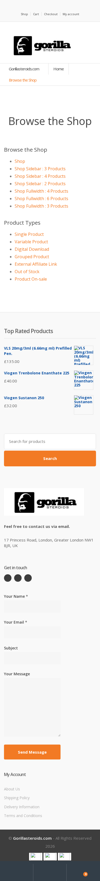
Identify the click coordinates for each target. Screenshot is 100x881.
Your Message (17, 673)
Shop (24, 14)
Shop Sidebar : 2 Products (40, 184)
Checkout (51, 14)
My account (71, 14)
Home (58, 68)
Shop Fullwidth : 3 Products (41, 206)
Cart (36, 14)
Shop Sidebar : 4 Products (40, 176)
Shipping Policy (17, 797)
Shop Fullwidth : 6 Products (41, 198)
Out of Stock (27, 271)
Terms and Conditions (23, 815)
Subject (11, 647)
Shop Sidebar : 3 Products (40, 169)
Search (50, 458)
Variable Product (31, 242)
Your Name (16, 596)
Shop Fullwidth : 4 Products (41, 191)
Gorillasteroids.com (24, 68)
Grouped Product (32, 257)
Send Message (32, 752)
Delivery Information (21, 806)
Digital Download (32, 249)
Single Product (29, 234)
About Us (12, 788)
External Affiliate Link (36, 264)
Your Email (15, 622)
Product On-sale (31, 279)
